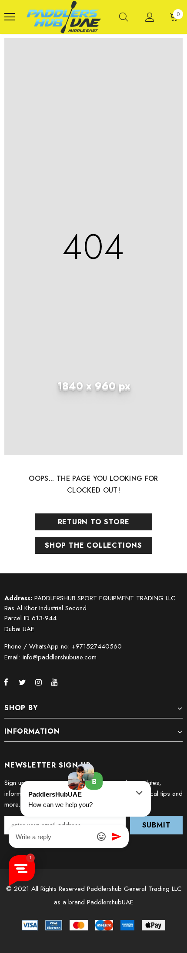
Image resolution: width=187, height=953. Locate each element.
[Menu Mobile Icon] (9, 17)
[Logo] (63, 17)
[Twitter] (22, 682)
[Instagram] (38, 682)
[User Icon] (149, 17)
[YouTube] (54, 682)
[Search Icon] (123, 17)
